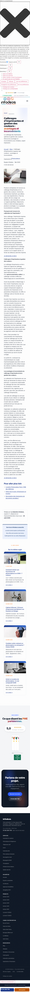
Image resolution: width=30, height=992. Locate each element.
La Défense (5, 935)
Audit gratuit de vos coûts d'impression (15, 535)
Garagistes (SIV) (7, 889)
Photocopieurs (16, 158)
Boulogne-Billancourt (8, 932)
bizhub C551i (6, 909)
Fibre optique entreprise (8, 854)
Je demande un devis (10, 256)
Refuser (11, 81)
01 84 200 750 (15, 799)
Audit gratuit (6, 955)
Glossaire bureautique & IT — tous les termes (15, 985)
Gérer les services (8, 75)
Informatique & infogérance (9, 841)
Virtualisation (6, 863)
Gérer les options (7, 74)
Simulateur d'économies (8, 952)
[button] (15, 23)
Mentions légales (7, 971)
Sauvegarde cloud (7, 857)
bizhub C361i (6, 903)
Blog (11, 149)
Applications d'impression (9, 961)
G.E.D (4, 847)
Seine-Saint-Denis (7, 929)
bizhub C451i (6, 906)
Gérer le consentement (7, 981)
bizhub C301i (6, 899)
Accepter (3, 81)
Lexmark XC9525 (7, 912)
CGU (14, 971)
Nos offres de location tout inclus (15, 533)
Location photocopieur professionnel (15, 530)
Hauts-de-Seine (6, 926)
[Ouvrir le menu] (27, 101)
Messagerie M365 (7, 860)
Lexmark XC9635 (7, 915)
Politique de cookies (8, 87)
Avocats (5, 877)
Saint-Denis (5, 938)
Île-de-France (6, 923)
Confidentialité (20, 971)
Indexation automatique (8, 958)
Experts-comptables (8, 880)
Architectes (5, 883)
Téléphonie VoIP (7, 844)
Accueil (5, 113)
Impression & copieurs (8, 838)
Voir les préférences (21, 81)
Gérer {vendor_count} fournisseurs (12, 77)
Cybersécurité (6, 850)
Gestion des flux (7, 869)
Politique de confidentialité (10, 88)
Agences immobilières (8, 886)
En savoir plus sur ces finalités (11, 79)
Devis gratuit (22, 989)
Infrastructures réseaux (8, 866)
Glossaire (5, 948)
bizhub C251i (6, 896)
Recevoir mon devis (15, 794)
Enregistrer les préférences (8, 84)
